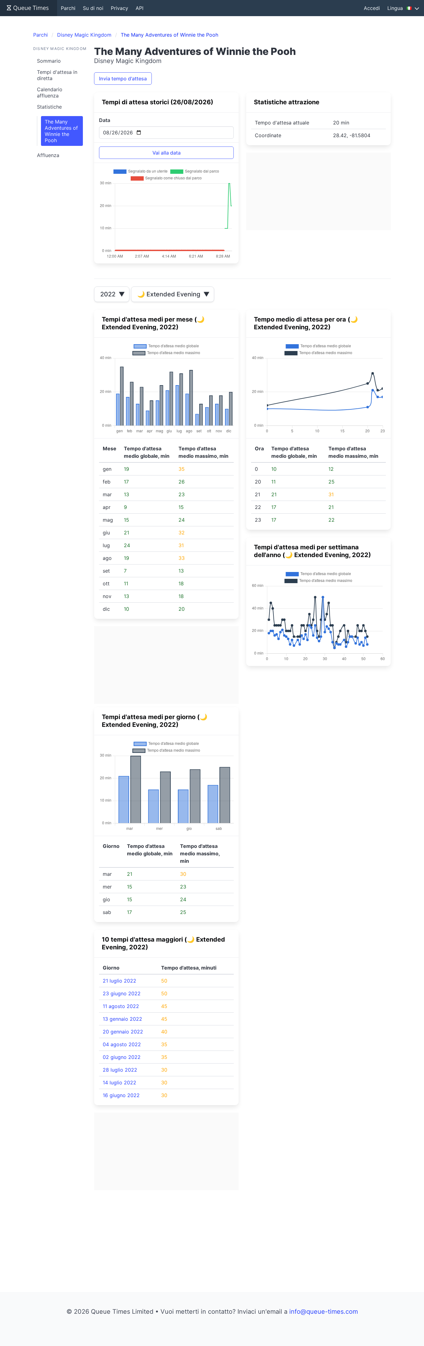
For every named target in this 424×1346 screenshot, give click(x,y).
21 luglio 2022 (119, 981)
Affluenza (48, 155)
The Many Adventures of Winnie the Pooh (61, 131)
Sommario (49, 61)
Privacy (119, 8)
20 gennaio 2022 (123, 1032)
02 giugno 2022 (122, 1057)
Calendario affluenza (49, 92)
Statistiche (49, 107)
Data (104, 120)
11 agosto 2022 (121, 1006)
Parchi (68, 8)
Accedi (372, 8)
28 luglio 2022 (120, 1070)
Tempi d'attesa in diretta (57, 75)
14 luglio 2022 (119, 1082)
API (139, 8)
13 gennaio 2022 (122, 1019)
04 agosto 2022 (122, 1044)
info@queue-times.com (323, 1311)
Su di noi (93, 8)
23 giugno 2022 (122, 993)
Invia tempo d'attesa (123, 78)
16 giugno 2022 (121, 1095)
